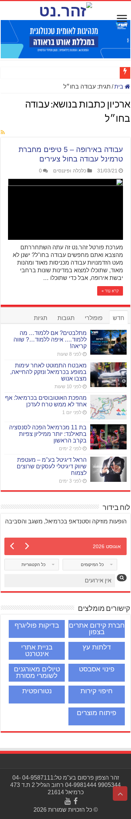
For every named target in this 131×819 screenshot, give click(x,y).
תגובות (66, 318)
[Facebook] (75, 801)
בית (119, 86)
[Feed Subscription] (3, 132)
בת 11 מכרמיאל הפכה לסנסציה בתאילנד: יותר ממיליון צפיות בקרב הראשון (48, 434)
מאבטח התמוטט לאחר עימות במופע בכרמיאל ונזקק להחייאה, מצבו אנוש (48, 372)
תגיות (40, 318)
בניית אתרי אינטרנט (36, 650)
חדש (118, 318)
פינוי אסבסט (97, 669)
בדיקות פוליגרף (37, 625)
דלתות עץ (97, 647)
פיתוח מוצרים (96, 713)
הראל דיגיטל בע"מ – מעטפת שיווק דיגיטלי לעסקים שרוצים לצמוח (52, 466)
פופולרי (94, 318)
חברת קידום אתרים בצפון (97, 628)
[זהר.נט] (65, 10)
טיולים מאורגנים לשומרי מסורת (37, 672)
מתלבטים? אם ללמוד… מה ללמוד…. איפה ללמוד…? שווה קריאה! (50, 339)
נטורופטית (37, 691)
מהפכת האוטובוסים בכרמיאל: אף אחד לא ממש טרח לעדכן (46, 401)
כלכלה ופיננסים (69, 170)
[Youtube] (67, 801)
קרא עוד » (110, 290)
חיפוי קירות (96, 691)
